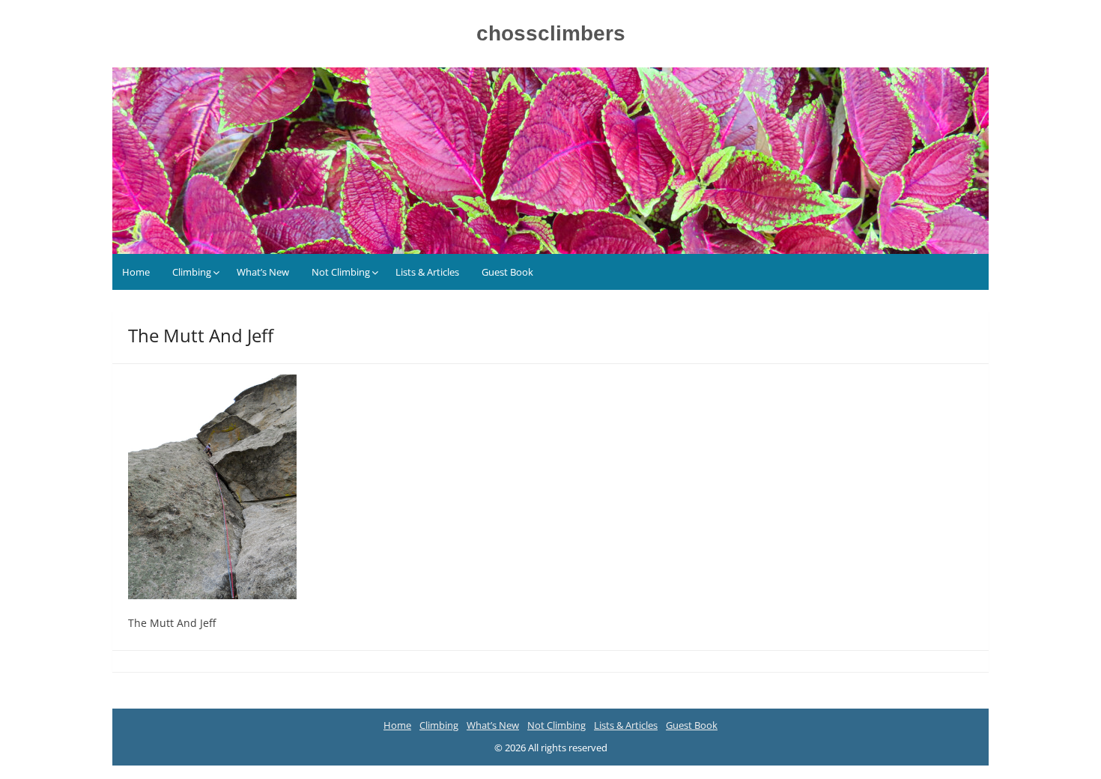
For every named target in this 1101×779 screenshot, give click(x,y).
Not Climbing (341, 272)
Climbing (191, 272)
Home (136, 272)
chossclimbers (550, 33)
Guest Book (507, 272)
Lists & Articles (427, 272)
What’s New (263, 272)
